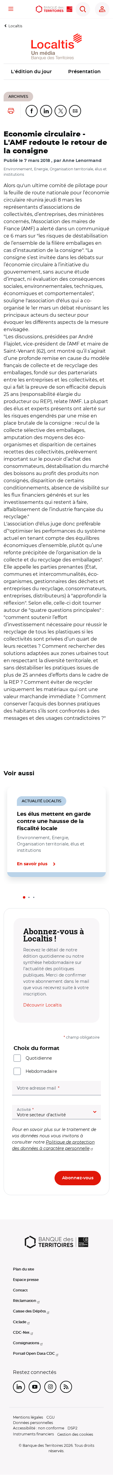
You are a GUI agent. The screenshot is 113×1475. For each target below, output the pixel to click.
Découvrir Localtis (42, 1005)
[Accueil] (54, 9)
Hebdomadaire (41, 1071)
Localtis (15, 26)
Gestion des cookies (75, 1434)
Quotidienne (39, 1058)
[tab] (24, 897)
